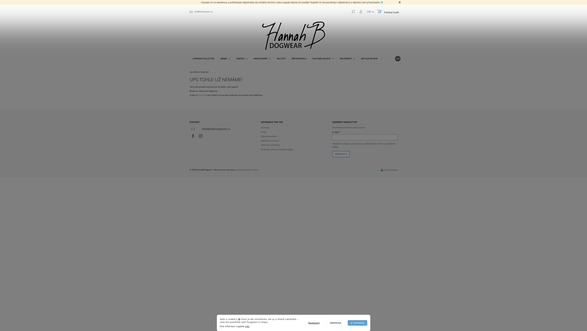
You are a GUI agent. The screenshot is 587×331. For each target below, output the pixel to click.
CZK (369, 11)
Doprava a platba (269, 136)
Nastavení (314, 322)
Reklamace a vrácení (270, 140)
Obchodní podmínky (270, 145)
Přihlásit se (341, 154)
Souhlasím (359, 322)
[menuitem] (203, 58)
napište (202, 95)
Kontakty (265, 127)
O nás (263, 132)
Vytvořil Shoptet (390, 170)
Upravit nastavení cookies (247, 169)
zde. (247, 326)
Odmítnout (335, 322)
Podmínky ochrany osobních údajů (277, 149)
